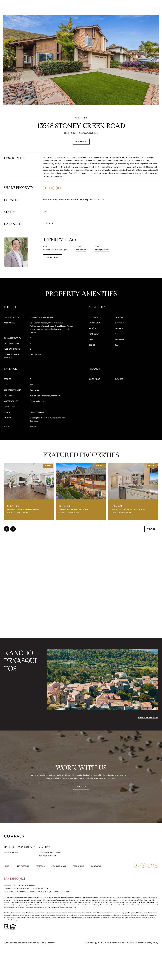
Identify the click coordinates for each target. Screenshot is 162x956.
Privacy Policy (151, 942)
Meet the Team (22, 866)
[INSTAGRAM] (143, 865)
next (13, 529)
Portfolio (40, 866)
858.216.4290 (81, 249)
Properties (89, 7)
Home (6, 866)
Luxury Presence (48, 942)
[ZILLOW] (155, 865)
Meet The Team (70, 7)
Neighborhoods (59, 866)
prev (6, 529)
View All (151, 529)
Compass (58, 913)
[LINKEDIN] (149, 865)
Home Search (110, 7)
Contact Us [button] (134, 7)
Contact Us (96, 866)
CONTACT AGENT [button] (52, 257)
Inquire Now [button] (81, 141)
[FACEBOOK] (136, 865)
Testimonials (78, 866)
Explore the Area (149, 717)
